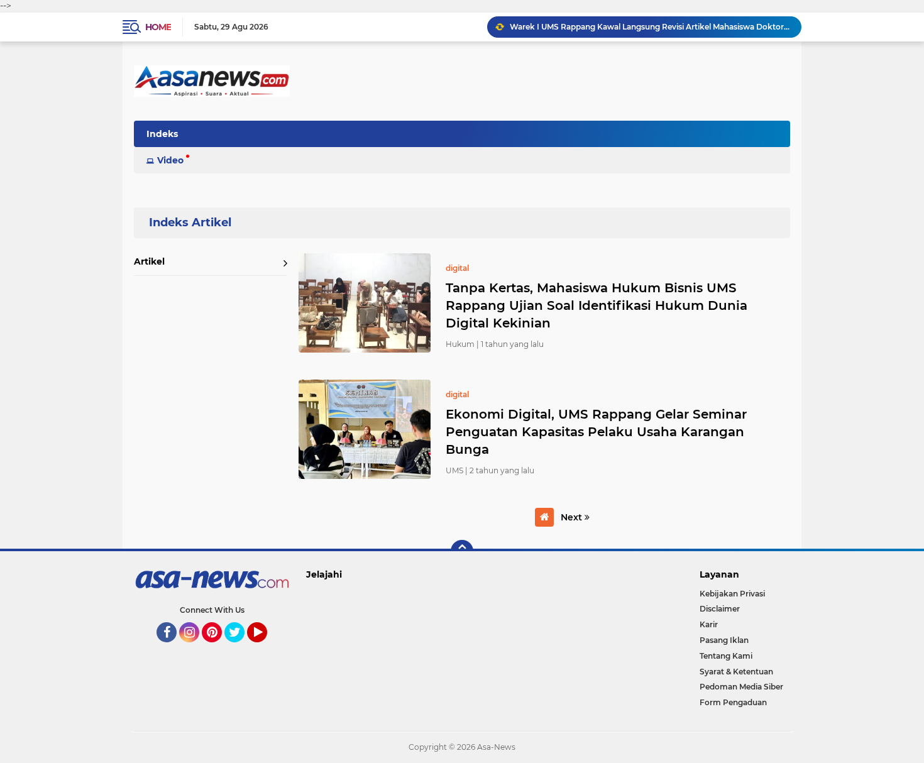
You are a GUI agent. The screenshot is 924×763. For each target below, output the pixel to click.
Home (158, 27)
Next (573, 517)
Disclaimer (720, 608)
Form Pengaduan (733, 702)
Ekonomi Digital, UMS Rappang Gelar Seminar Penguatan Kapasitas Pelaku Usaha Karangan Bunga (596, 432)
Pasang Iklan (724, 640)
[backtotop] (462, 551)
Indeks (162, 134)
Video (170, 160)
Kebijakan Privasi (732, 593)
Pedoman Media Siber (741, 686)
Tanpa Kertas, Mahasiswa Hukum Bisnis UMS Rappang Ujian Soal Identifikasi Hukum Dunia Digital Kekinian (596, 305)
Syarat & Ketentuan (736, 671)
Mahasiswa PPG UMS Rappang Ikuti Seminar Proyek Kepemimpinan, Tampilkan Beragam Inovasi (650, 26)
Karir (709, 624)
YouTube (265, 648)
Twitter (240, 648)
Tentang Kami (726, 656)
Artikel (149, 261)
